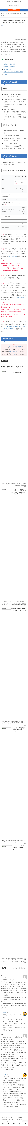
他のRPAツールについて (7, 1117)
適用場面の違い (8, 69)
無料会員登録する (14, 351)
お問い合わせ (20, 1119)
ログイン (13, 354)
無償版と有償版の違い (9, 66)
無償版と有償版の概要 (9, 64)
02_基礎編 (5, 360)
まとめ (5, 74)
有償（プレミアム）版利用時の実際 (13, 72)
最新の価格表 (12, 256)
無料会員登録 (14, 10)
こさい (4, 1012)
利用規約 (20, 1117)
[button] (25, 520)
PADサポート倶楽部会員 (15, 347)
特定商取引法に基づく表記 (7, 1120)
